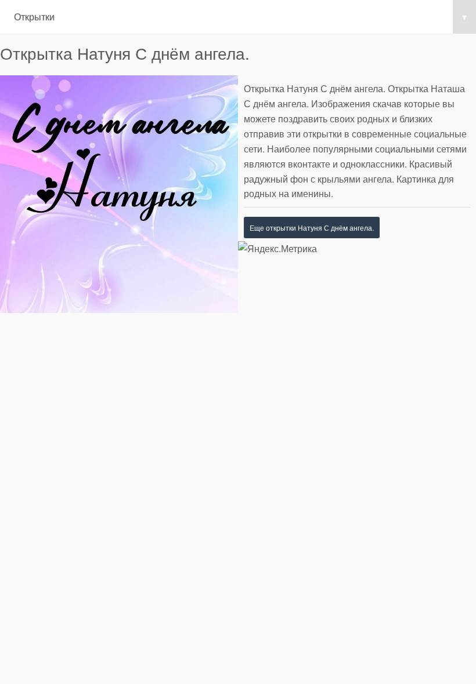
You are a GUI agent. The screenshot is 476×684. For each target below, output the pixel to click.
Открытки (240, 16)
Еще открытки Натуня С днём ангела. (312, 227)
